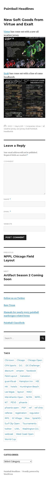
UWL (17, 429)
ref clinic (39, 408)
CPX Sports (10, 365)
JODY (10, 126)
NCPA (29, 397)
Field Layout (11, 376)
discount (9, 371)
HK (6, 386)
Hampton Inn (26, 381)
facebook (31, 371)
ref (30, 408)
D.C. (21, 365)
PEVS (13, 402)
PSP (24, 408)
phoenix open (12, 408)
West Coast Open (25, 434)
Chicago (21, 360)
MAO (29, 392)
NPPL (38, 397)
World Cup (10, 439)
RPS (7, 418)
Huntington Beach (29, 386)
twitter (8, 429)
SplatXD (36, 418)
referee (8, 413)
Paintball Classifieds (14, 323)
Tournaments (29, 423)
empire (20, 371)
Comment (9, 161)
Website (8, 224)
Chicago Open (35, 360)
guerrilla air (10, 381)
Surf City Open (12, 423)
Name (7, 199)
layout (20, 392)
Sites (27, 418)
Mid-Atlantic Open (14, 397)
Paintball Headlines (19, 9)
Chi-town (9, 360)
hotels (14, 386)
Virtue (7, 31)
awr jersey (21, 129)
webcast (9, 434)
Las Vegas (9, 392)
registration (21, 413)
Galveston (25, 376)
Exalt (6, 73)
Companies (30, 126)
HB (37, 381)
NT (6, 402)
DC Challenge (33, 365)
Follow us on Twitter (14, 298)
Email (7, 211)
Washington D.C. (30, 429)
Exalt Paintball (31, 129)
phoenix (23, 402)
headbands (8, 131)
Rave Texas (9, 305)
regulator (34, 413)
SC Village (17, 418)
